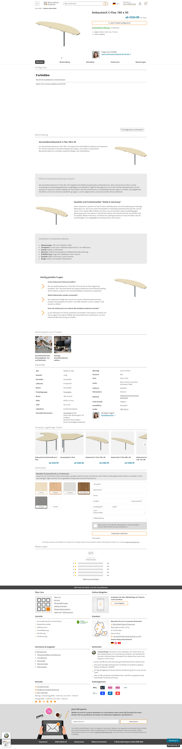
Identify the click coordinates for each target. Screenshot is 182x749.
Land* (95, 511)
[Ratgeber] (36, 702)
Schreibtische (42, 658)
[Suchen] (105, 3)
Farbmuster (115, 62)
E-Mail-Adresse (98, 518)
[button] (85, 3)
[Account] (140, 3)
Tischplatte (67, 392)
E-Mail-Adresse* (78, 722)
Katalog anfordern (60, 606)
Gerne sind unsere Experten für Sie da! (115, 54)
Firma (95, 495)
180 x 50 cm (124, 409)
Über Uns (57, 597)
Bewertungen (141, 62)
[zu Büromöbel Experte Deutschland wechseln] (112, 643)
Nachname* (97, 490)
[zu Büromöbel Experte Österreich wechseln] (115, 643)
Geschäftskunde (129, 4)
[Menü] (37, 4)
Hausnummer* (136, 501)
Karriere (57, 600)
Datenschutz (79, 742)
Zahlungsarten (68, 612)
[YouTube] (55, 702)
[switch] (6, 745)
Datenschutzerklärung (132, 542)
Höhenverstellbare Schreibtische (49, 655)
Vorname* (97, 484)
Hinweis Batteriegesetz (62, 609)
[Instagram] (44, 702)
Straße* (96, 501)
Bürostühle (41, 661)
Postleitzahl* (98, 507)
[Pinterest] (51, 702)
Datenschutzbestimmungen (104, 732)
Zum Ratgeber (119, 603)
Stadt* (114, 507)
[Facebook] (40, 702)
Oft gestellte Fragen (61, 603)
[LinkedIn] (47, 702)
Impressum (43, 742)
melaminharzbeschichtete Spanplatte (129, 397)
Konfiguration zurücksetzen (133, 130)
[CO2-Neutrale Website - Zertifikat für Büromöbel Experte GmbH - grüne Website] (82, 622)
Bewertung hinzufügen (91, 579)
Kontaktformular (107, 415)
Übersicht (39, 62)
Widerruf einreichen (99, 742)
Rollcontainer (42, 667)
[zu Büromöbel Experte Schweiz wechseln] (119, 643)
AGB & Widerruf (61, 742)
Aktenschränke (42, 664)
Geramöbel (67, 413)
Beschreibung (65, 62)
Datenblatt (90, 62)
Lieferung (57, 612)
